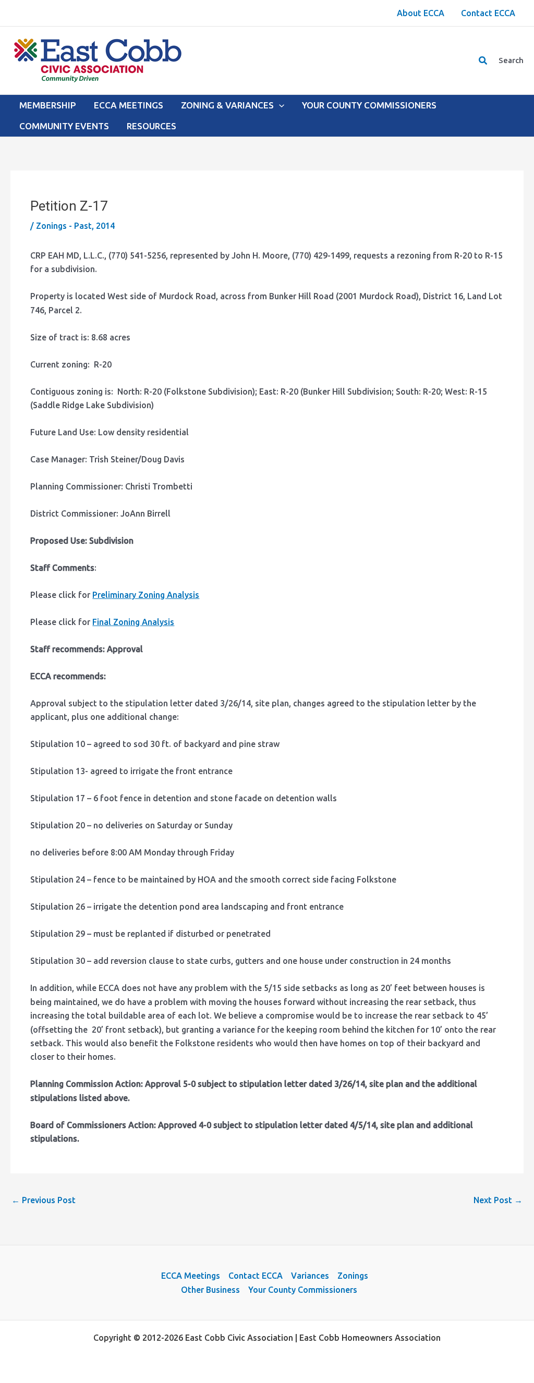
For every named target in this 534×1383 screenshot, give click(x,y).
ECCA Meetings (190, 1275)
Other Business (210, 1289)
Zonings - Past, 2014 (75, 225)
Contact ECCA (255, 1275)
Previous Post (43, 1200)
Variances (310, 1275)
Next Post (498, 1200)
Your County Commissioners (302, 1289)
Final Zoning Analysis (133, 622)
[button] (483, 60)
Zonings (352, 1275)
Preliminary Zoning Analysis (145, 594)
